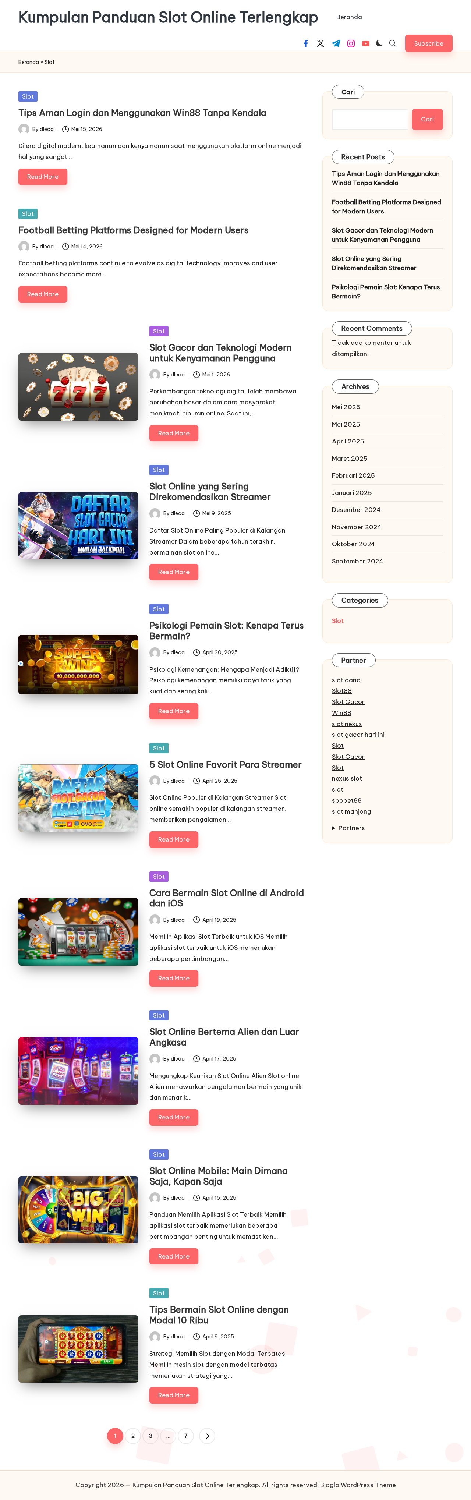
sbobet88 (347, 800)
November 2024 (357, 527)
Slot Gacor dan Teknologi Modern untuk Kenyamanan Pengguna (220, 353)
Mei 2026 (346, 407)
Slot (28, 96)
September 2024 (357, 561)
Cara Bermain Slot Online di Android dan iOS (226, 898)
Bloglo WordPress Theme (358, 1485)
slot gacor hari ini (358, 734)
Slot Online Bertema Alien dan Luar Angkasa (224, 1037)
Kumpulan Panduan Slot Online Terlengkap (168, 17)
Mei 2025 (346, 424)
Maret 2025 (350, 458)
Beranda (28, 62)
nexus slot (347, 778)
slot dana (346, 680)
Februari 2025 (353, 475)
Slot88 (342, 691)
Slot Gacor (348, 702)
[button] (429, 43)
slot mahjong (351, 811)
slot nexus (347, 724)
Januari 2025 (352, 493)
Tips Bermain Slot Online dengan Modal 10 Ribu (219, 1315)
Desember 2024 (356, 510)
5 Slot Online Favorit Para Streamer (225, 764)
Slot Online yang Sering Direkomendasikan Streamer (210, 491)
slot (337, 789)
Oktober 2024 (353, 544)
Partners (352, 828)
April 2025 (348, 441)
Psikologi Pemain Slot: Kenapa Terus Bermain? (226, 630)
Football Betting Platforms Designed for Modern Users (133, 230)
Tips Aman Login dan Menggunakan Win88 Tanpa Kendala (142, 112)
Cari (348, 92)
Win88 (341, 713)
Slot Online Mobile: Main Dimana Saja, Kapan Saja (218, 1176)
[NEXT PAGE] (207, 1436)
